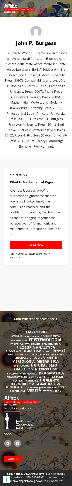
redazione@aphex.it (43, 319)
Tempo (62, 388)
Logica (39, 358)
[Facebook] (7, 443)
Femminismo (51, 344)
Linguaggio (23, 358)
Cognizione (31, 337)
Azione (16, 336)
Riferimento (49, 381)
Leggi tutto (41, 246)
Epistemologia (45, 340)
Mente (52, 358)
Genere (47, 352)
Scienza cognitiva (23, 384)
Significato (14, 387)
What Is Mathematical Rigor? (33, 182)
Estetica (16, 344)
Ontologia (25, 370)
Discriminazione (18, 341)
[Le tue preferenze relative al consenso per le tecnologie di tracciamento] (6, 479)
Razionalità (37, 378)
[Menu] (66, 8)
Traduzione (17, 391)
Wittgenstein (52, 391)
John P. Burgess (18, 254)
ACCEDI (13, 459)
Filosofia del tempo (19, 351)
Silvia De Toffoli (38, 254)
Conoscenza (50, 336)
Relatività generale (25, 381)
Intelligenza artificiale (48, 355)
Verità (34, 391)
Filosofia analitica (35, 348)
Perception (48, 370)
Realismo (55, 377)
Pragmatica (51, 374)
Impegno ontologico (18, 355)
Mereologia (23, 362)
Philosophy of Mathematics (22, 374)
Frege (37, 351)
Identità (59, 351)
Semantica (44, 384)
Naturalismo (44, 366)
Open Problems (18, 175)
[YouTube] (17, 443)
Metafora (21, 365)
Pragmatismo (17, 377)
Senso (57, 385)
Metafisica (47, 362)
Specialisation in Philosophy (40, 388)
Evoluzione (32, 344)
